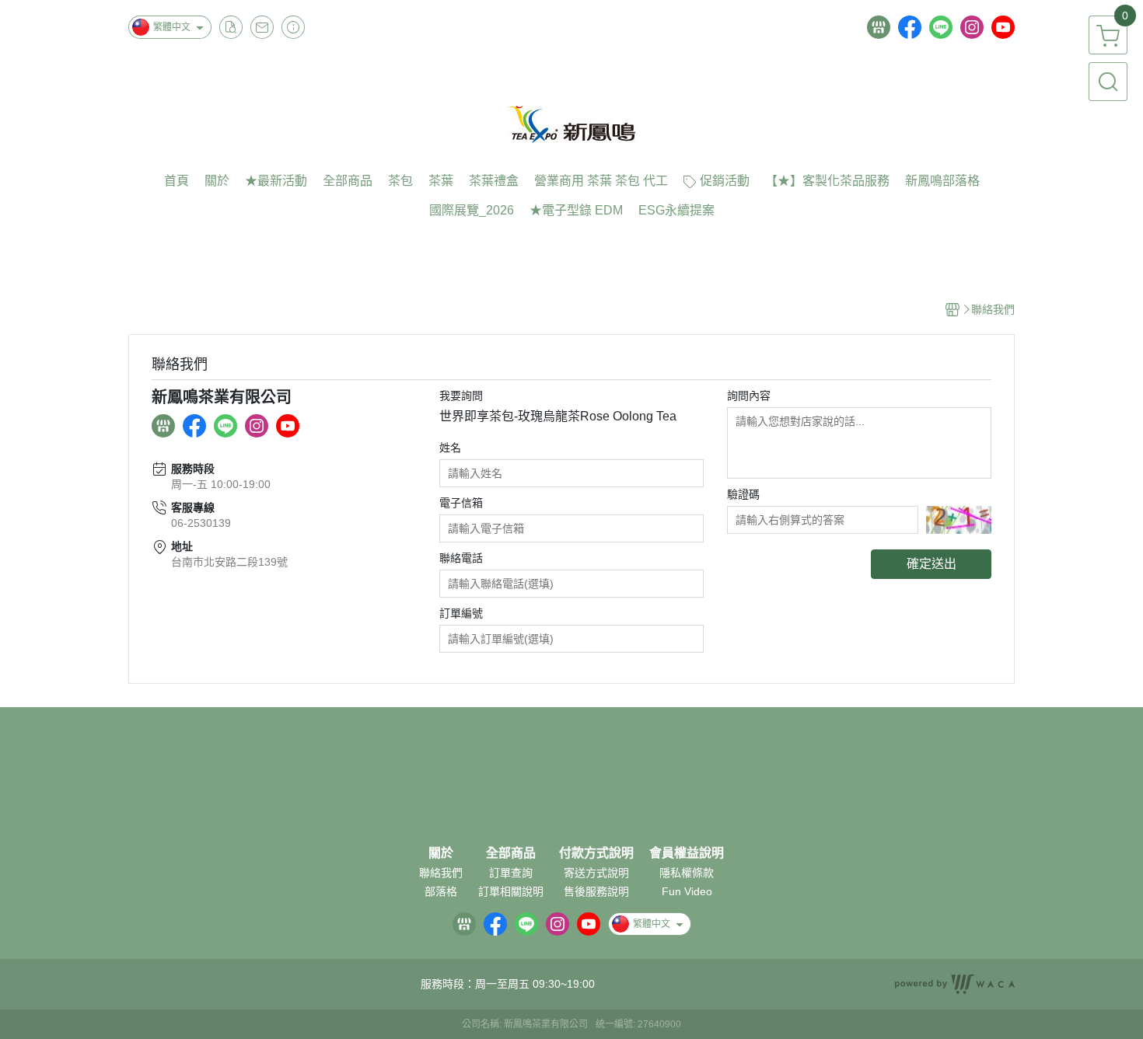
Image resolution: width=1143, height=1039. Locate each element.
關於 (440, 853)
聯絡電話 (461, 558)
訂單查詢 (511, 872)
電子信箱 (461, 503)
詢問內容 (749, 395)
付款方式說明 (596, 853)
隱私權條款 (686, 872)
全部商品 (511, 853)
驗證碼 (743, 494)
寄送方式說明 (596, 872)
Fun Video (687, 891)
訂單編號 (461, 613)
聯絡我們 (441, 872)
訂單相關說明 (511, 891)
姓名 (450, 447)
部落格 (441, 891)
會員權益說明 (686, 853)
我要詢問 (461, 395)
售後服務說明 (596, 891)
